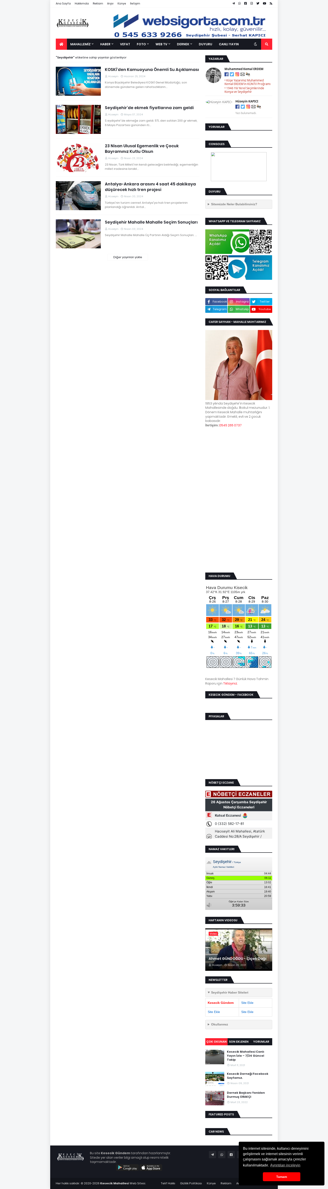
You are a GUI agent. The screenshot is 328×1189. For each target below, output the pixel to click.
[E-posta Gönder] (243, 74)
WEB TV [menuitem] (161, 44)
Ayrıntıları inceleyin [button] (285, 1165)
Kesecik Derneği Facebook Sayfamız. (247, 1076)
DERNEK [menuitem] (183, 44)
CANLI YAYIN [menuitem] (229, 44)
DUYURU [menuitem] (205, 44)
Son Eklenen (239, 1042)
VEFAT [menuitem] (125, 44)
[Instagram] (237, 74)
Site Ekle (247, 1002)
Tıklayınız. (230, 683)
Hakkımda (82, 3)
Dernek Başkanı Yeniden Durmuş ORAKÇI (246, 1095)
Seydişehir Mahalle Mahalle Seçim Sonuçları (151, 222)
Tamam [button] (281, 1177)
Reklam (98, 3)
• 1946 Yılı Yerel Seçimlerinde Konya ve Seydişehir (244, 89)
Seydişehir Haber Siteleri (229, 992)
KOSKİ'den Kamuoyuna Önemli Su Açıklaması (152, 69)
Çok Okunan (216, 1042)
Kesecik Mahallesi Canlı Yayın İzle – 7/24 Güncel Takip (245, 1056)
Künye (122, 3)
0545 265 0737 (230, 425)
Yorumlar (261, 1042)
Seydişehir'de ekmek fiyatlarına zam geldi (149, 107)
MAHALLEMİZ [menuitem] (80, 44)
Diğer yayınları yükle (127, 257)
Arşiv (110, 3)
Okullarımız (219, 1024)
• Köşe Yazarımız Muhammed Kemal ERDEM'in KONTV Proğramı (247, 82)
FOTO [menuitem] (141, 44)
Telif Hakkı (168, 1183)
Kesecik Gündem (221, 1002)
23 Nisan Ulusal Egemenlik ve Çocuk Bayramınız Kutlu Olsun (142, 148)
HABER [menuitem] (105, 44)
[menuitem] (61, 44)
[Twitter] (232, 74)
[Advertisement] (238, 500)
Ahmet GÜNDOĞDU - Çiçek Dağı (237, 958)
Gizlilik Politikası (191, 1183)
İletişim (135, 3)
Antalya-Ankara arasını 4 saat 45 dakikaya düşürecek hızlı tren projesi (150, 186)
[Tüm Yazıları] (248, 74)
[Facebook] (226, 74)
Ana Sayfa (63, 3)
